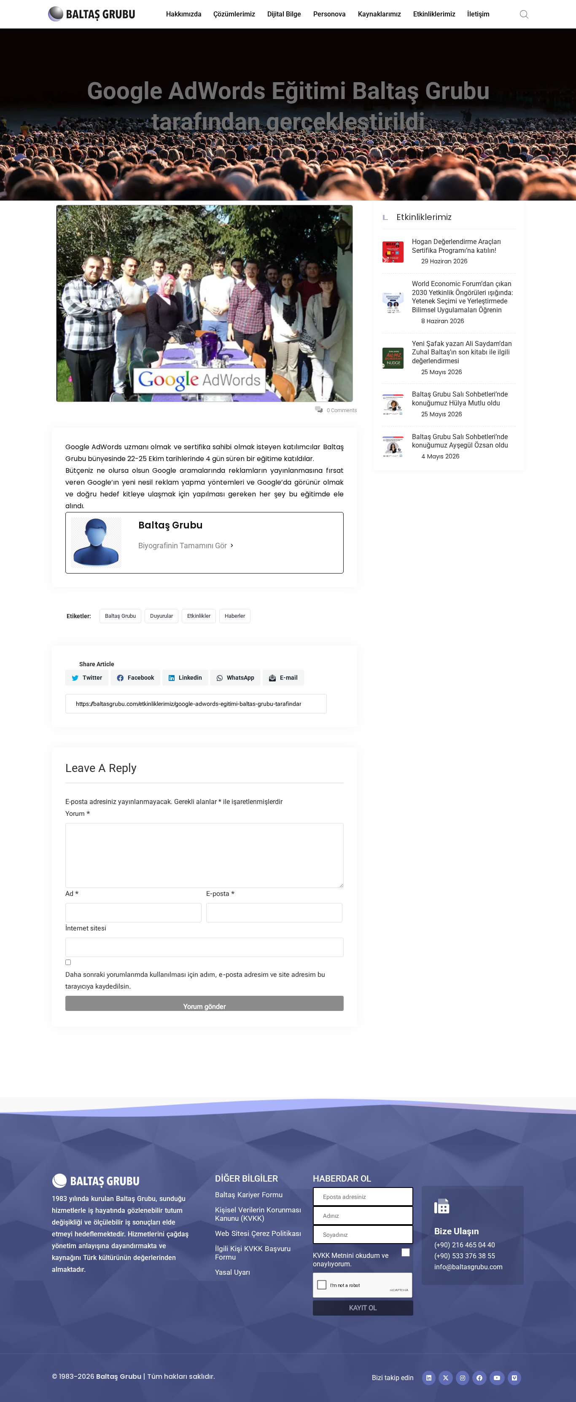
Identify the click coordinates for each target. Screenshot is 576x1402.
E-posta (220, 894)
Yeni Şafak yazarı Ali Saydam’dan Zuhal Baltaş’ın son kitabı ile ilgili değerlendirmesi (462, 352)
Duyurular (161, 616)
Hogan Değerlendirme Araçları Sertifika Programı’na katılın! (456, 246)
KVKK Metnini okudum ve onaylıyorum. (350, 1260)
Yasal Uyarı (232, 1272)
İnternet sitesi (85, 928)
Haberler (235, 616)
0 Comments (342, 410)
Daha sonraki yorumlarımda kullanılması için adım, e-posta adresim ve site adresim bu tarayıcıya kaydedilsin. (195, 980)
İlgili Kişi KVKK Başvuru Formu (253, 1252)
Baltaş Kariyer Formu (249, 1194)
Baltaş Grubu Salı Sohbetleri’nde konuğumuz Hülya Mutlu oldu (460, 398)
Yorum (77, 814)
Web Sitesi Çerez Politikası (258, 1233)
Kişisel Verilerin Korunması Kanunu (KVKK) (258, 1214)
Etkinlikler (198, 616)
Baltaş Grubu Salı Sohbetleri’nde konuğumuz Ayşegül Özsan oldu (460, 441)
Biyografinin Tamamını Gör (182, 545)
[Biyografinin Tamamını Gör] (232, 545)
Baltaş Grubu (120, 616)
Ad (71, 894)
